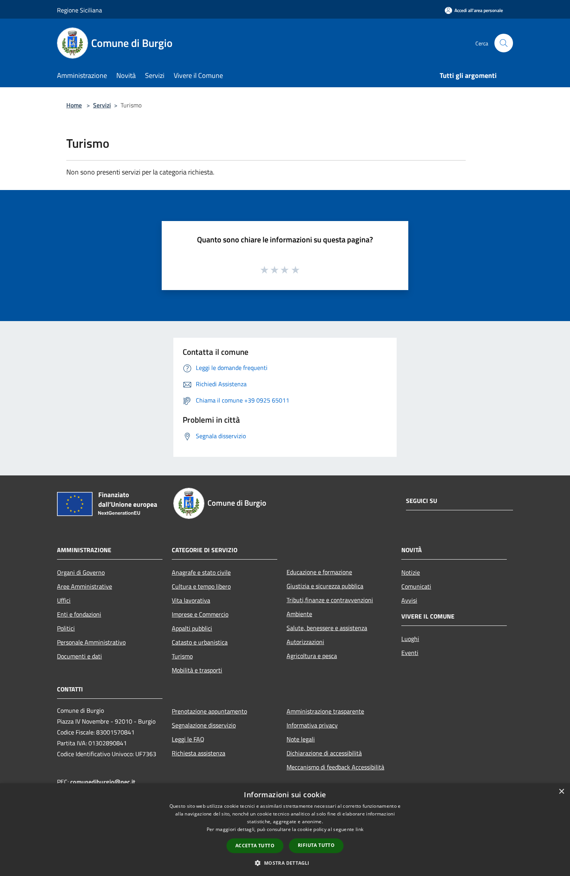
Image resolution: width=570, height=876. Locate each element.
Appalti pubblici (192, 628)
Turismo (182, 656)
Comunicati (416, 586)
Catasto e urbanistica (200, 642)
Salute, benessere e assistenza (327, 627)
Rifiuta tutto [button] (316, 845)
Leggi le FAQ (188, 739)
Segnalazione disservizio (204, 725)
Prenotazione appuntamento (209, 711)
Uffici (64, 600)
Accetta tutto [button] (255, 845)
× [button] (561, 792)
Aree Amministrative (84, 586)
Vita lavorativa (191, 600)
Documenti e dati (79, 656)
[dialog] (285, 829)
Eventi (409, 652)
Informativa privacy (312, 725)
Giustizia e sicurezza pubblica (325, 586)
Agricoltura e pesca (312, 655)
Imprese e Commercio (200, 614)
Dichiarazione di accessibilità (324, 753)
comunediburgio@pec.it (102, 781)
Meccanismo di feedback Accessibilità (335, 767)
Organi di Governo (81, 572)
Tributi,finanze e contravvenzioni (330, 600)
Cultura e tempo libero (201, 586)
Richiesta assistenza (198, 753)
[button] (285, 863)
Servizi (102, 105)
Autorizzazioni (305, 641)
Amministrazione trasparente (325, 711)
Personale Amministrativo (91, 642)
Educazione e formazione (319, 572)
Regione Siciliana (79, 10)
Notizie (410, 572)
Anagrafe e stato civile (201, 572)
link (359, 829)
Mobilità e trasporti (197, 670)
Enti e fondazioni (79, 614)
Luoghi (410, 638)
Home (74, 105)
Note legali (301, 739)
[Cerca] (503, 43)
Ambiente (299, 614)
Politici (66, 628)
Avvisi (409, 600)
